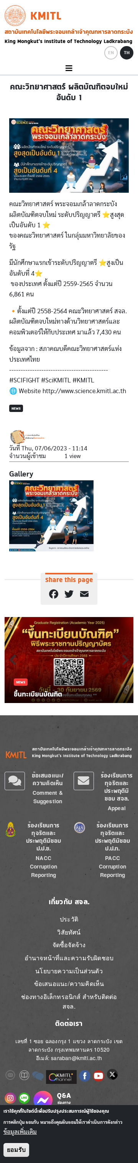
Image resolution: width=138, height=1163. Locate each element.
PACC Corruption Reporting (112, 866)
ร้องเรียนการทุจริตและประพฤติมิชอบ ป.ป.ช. (43, 837)
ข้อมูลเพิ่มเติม (20, 1132)
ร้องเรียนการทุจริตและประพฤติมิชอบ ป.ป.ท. (112, 837)
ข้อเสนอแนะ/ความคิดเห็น (48, 779)
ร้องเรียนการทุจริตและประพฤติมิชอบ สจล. (117, 787)
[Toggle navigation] (69, 68)
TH (127, 52)
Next (125, 660)
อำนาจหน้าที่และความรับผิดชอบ (69, 957)
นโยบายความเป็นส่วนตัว (69, 970)
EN (111, 52)
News (16, 408)
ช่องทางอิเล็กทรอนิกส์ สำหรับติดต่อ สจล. (69, 1001)
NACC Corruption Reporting (43, 866)
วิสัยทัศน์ (68, 932)
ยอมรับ (16, 1149)
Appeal (117, 808)
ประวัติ (69, 919)
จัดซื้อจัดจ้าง (69, 944)
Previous (13, 660)
